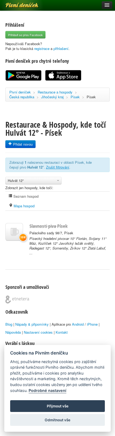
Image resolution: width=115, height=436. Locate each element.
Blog (8, 324)
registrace (41, 48)
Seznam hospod (25, 196)
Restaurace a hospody (55, 92)
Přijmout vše (57, 406)
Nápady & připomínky (32, 324)
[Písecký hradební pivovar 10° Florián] (14, 232)
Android (78, 324)
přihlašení (60, 48)
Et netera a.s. (17, 299)
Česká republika (21, 96)
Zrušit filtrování (57, 167)
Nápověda (13, 332)
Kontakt (62, 332)
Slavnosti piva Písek (48, 226)
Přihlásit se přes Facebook (25, 35)
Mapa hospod (23, 205)
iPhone (92, 324)
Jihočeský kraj (52, 96)
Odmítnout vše (57, 420)
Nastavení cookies (38, 332)
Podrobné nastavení (47, 390)
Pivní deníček (16, 3)
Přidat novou (22, 144)
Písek (75, 96)
